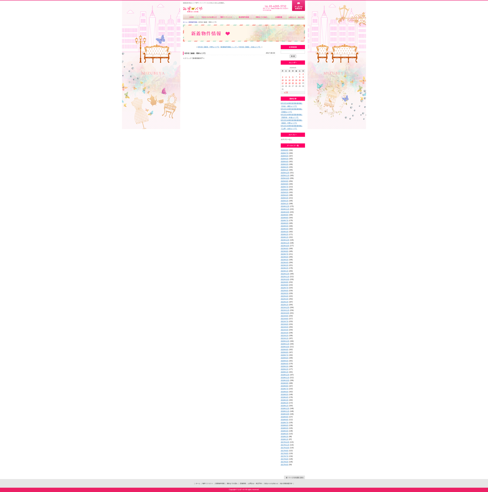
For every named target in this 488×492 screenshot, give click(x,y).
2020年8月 (284, 352)
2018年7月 (284, 423)
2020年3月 (284, 366)
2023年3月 (284, 265)
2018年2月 (284, 437)
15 (300, 80)
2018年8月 (284, 420)
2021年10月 (285, 313)
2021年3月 (284, 333)
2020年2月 (284, 369)
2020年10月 (285, 347)
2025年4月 (284, 195)
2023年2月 (284, 268)
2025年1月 (284, 204)
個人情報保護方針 (286, 483)
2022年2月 (284, 302)
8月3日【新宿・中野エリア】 (208, 47)
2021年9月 (284, 316)
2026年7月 (284, 153)
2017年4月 (284, 465)
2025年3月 (284, 198)
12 (289, 80)
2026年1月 (284, 170)
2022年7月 (284, 288)
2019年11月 (285, 378)
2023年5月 (284, 260)
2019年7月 (284, 389)
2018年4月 (284, 431)
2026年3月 (284, 164)
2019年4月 (284, 397)
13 (293, 80)
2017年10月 (285, 448)
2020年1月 (284, 372)
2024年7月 (284, 220)
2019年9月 (284, 383)
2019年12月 (285, 375)
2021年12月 (285, 307)
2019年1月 (284, 406)
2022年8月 (284, 285)
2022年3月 (284, 299)
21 (296, 83)
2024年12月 (285, 206)
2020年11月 (285, 344)
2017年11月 (285, 445)
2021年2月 (284, 336)
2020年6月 (284, 358)
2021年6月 (284, 324)
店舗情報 (278, 17)
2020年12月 (285, 341)
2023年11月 (285, 243)
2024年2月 (284, 234)
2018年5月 (284, 428)
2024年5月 (284, 226)
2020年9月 (284, 349)
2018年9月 (284, 417)
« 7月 (286, 92)
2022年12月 (285, 274)
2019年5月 (284, 394)
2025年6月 (284, 190)
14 (296, 80)
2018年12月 (285, 408)
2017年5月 (284, 462)
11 (286, 80)
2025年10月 (285, 178)
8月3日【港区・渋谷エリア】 (250, 47)
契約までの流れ (261, 17)
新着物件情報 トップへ (229, 47)
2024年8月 (284, 218)
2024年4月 (284, 229)
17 (283, 83)
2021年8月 (284, 319)
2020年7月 (284, 355)
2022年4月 (284, 296)
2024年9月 (284, 215)
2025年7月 (284, 187)
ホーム (191, 17)
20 (293, 83)
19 (289, 83)
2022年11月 (285, 277)
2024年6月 (284, 223)
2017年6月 (284, 459)
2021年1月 (284, 338)
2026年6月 (284, 156)
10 (283, 80)
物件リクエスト (226, 17)
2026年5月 (284, 159)
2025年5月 (284, 192)
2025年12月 (285, 173)
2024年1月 (284, 237)
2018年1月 (284, 439)
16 (303, 80)
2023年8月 (284, 251)
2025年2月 (284, 201)
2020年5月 (284, 361)
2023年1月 (284, 271)
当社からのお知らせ (209, 17)
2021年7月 (284, 321)
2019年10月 (285, 380)
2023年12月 (285, 240)
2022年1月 (284, 305)
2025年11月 (285, 175)
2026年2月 (284, 167)
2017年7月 (284, 456)
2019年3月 (284, 400)
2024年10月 (285, 212)
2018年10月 (285, 414)
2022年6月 (284, 291)
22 (300, 83)
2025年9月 (284, 181)
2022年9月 (284, 282)
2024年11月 (285, 209)
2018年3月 (284, 434)
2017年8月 (284, 453)
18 (286, 83)
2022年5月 (284, 293)
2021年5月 (284, 327)
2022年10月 (285, 279)
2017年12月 (285, 442)
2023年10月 (285, 246)
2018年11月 (285, 411)
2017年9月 (284, 451)
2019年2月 (284, 403)
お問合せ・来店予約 (296, 17)
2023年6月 (284, 257)
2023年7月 (284, 254)
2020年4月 (284, 364)
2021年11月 (285, 310)
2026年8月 (284, 150)
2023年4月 (284, 262)
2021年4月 (284, 330)
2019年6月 (284, 392)
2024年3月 (284, 232)
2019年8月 (284, 386)
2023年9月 (284, 248)
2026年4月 (284, 161)
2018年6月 (284, 425)
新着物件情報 (244, 17)
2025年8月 (284, 184)
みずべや (192, 9)
